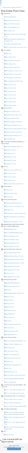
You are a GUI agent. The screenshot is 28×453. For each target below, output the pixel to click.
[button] (1, 1)
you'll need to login (20, 447)
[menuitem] (1, 3)
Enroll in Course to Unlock (14, 449)
